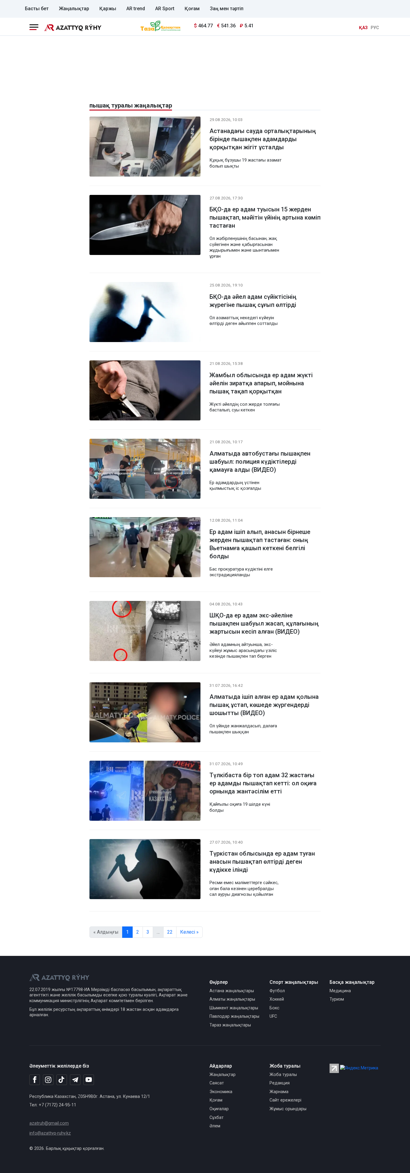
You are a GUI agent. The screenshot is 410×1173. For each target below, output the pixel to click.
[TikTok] (62, 1079)
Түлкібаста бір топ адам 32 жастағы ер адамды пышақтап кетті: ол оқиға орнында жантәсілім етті (263, 783)
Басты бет (37, 8)
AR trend (135, 8)
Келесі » (189, 932)
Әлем (215, 1126)
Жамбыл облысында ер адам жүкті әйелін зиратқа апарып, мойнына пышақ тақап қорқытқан (261, 383)
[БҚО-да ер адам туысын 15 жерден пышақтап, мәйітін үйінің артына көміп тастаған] (144, 226)
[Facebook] (34, 1079)
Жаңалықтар (74, 8)
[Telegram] (75, 1080)
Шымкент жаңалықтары (234, 1008)
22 (170, 932)
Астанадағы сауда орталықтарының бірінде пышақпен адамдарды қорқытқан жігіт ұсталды (263, 139)
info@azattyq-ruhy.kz (50, 1133)
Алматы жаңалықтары (232, 999)
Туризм (337, 999)
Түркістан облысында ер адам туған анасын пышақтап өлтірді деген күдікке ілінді (262, 861)
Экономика (221, 1091)
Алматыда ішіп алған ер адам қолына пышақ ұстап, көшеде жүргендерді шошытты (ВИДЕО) (264, 705)
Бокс (274, 1008)
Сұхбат (217, 1117)
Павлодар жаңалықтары (234, 1016)
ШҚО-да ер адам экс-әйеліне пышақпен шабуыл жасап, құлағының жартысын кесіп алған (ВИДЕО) (264, 623)
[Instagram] (48, 1080)
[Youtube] (89, 1080)
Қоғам (192, 8)
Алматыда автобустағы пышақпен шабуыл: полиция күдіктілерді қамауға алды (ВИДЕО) (260, 461)
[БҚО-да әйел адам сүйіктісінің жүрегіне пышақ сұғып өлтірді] (144, 313)
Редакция (280, 1083)
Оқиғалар (219, 1108)
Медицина (340, 990)
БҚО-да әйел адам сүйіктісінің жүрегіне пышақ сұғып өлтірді (253, 300)
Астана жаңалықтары (232, 990)
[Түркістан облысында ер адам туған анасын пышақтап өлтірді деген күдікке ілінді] (144, 870)
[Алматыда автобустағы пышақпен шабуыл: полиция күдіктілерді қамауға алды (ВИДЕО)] (144, 470)
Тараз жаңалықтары (230, 1025)
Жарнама (279, 1091)
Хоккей (277, 999)
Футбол (277, 990)
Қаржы (107, 8)
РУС (375, 27)
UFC (273, 1016)
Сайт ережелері (285, 1100)
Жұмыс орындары (288, 1108)
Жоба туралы (283, 1074)
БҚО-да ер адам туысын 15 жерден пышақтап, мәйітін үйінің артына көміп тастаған (265, 217)
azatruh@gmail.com (49, 1123)
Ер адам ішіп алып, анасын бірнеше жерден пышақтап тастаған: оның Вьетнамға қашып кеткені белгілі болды (260, 544)
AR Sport (164, 8)
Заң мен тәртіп (226, 8)
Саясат (217, 1083)
